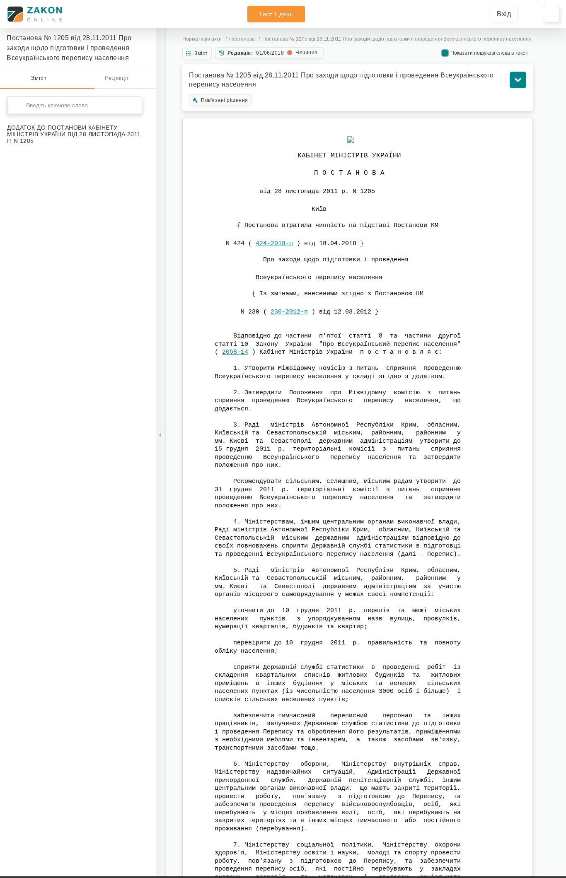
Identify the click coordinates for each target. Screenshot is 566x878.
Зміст (39, 78)
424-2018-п (274, 243)
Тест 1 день (276, 14)
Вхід (504, 13)
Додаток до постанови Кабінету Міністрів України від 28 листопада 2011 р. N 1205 (74, 134)
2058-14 (235, 352)
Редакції (117, 78)
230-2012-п (289, 312)
